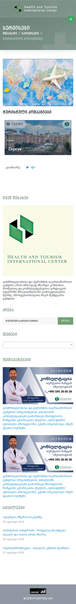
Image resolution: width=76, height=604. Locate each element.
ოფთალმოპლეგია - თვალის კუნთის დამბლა (36, 548)
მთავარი (10, 34)
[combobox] (38, 345)
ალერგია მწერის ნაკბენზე (22, 517)
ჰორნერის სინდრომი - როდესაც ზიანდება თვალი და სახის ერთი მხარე (34, 532)
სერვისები (30, 34)
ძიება (65, 321)
